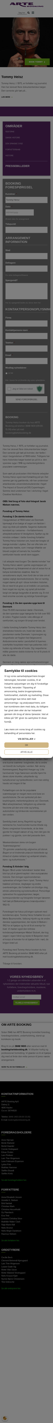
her (33, 733)
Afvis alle (27, 752)
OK (26, 745)
